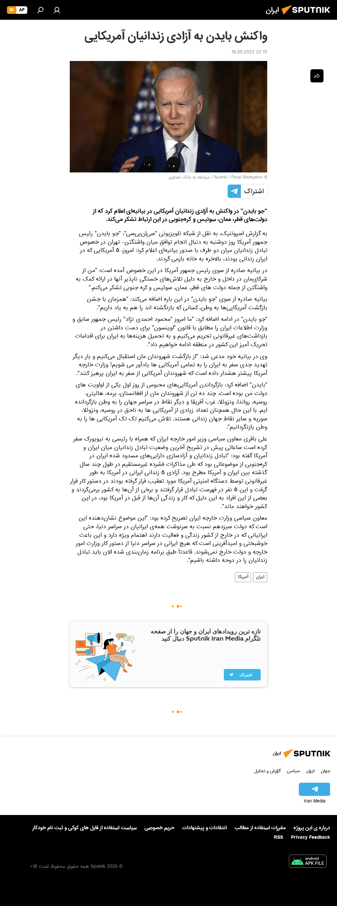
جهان (325, 771)
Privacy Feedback (310, 837)
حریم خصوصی (159, 827)
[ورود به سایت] (57, 9)
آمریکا (243, 577)
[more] (317, 75)
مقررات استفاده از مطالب (260, 827)
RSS (278, 837)
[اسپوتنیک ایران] (308, 16)
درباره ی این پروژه (312, 827)
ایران (260, 577)
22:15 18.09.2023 (249, 52)
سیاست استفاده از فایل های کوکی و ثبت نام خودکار (84, 827)
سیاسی (293, 771)
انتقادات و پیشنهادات (204, 828)
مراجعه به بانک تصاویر (189, 178)
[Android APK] (307, 862)
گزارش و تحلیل (267, 771)
